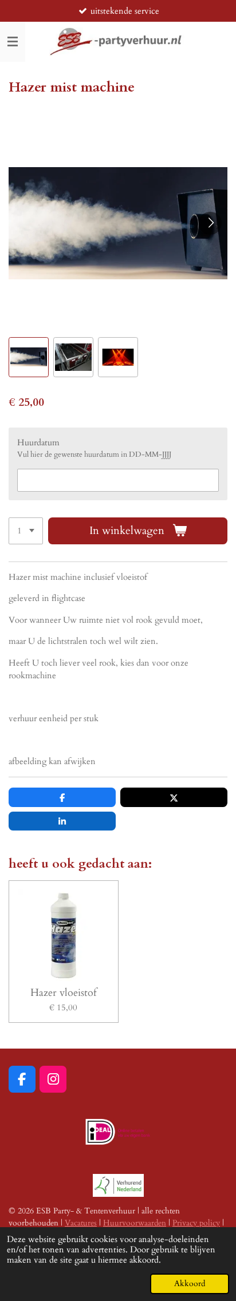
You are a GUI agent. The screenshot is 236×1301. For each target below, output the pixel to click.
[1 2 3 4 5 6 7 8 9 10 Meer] (26, 530)
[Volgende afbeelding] (210, 223)
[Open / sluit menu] (12, 42)
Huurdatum (38, 442)
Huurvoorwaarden (134, 1222)
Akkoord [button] (189, 1284)
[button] (29, 357)
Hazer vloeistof (63, 993)
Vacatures (81, 1222)
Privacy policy (196, 1222)
